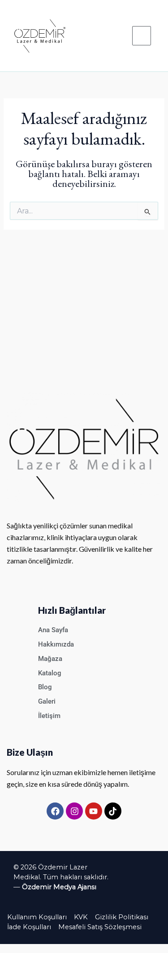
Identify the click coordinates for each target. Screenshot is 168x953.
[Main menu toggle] (141, 35)
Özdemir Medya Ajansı (59, 887)
